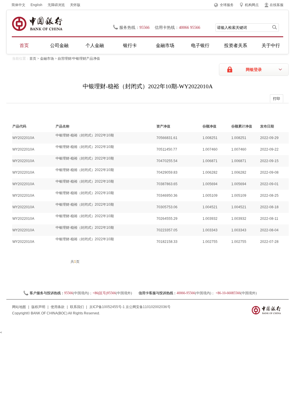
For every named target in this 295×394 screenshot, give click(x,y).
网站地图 (19, 307)
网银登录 (254, 69)
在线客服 (276, 5)
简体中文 (18, 5)
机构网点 (252, 5)
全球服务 (227, 5)
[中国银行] (37, 24)
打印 (276, 99)
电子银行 (200, 45)
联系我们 (77, 307)
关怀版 (75, 5)
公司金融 (59, 45)
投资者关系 (235, 45)
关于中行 (271, 45)
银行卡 (130, 45)
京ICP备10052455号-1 (107, 307)
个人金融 (95, 45)
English (36, 5)
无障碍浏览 (56, 5)
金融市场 (165, 45)
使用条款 (58, 307)
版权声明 (38, 307)
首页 (24, 45)
